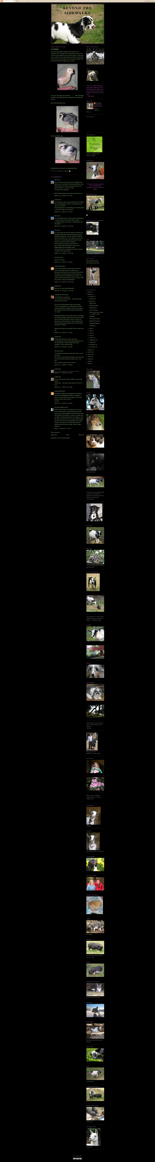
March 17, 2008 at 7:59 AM (63, 365)
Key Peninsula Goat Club (92, 263)
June (91, 333)
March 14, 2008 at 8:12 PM (63, 195)
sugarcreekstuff (58, 266)
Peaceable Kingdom (94, 323)
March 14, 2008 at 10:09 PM (63, 253)
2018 (89, 363)
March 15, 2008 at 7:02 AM (63, 262)
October (92, 342)
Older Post (81, 434)
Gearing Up (92, 325)
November (92, 344)
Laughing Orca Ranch (60, 294)
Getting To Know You (94, 321)
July (91, 335)
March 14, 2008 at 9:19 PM (63, 211)
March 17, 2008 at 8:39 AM (63, 387)
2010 (89, 352)
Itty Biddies (92, 316)
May (91, 330)
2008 (89, 294)
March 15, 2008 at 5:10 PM (63, 332)
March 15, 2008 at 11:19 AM (63, 290)
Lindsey (94, 153)
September (93, 340)
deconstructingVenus (59, 407)
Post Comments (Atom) (64, 438)
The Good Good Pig (94, 318)
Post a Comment (55, 432)
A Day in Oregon (93, 310)
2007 (89, 292)
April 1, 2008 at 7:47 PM (62, 428)
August (91, 337)
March (91, 301)
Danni (55, 179)
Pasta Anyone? (93, 307)
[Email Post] (69, 171)
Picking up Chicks (93, 305)
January (92, 296)
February (92, 298)
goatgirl (56, 199)
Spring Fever (92, 303)
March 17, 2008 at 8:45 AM (63, 403)
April (91, 328)
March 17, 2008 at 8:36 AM (63, 372)
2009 (89, 349)
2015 (89, 361)
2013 (89, 359)
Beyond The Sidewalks (77, 10)
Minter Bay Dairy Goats (92, 260)
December (92, 347)
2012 (89, 356)
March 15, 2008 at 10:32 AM (63, 282)
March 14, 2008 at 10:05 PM (63, 226)
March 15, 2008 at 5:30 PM (63, 347)
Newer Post (54, 434)
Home (67, 434)
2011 (89, 354)
